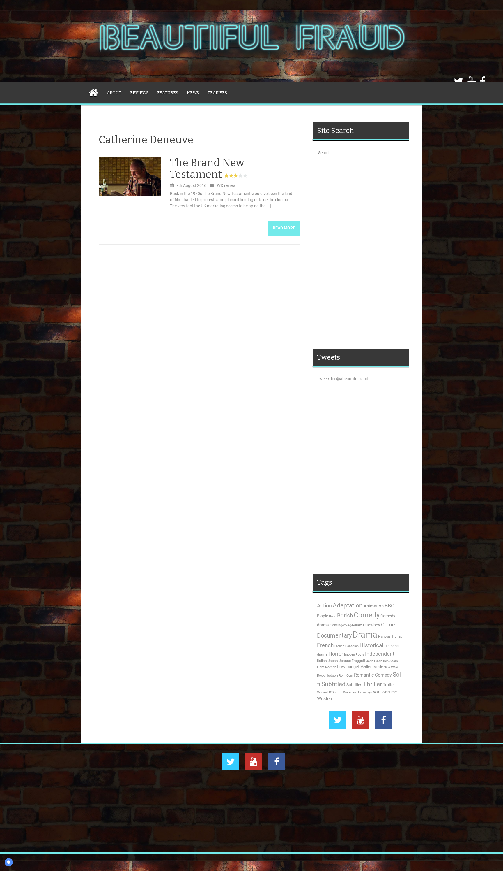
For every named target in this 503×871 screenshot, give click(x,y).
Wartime (389, 692)
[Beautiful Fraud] (251, 40)
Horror (335, 654)
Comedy (367, 615)
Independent (379, 654)
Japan (333, 661)
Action (324, 606)
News (193, 92)
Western (325, 698)
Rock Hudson (327, 675)
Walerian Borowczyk (357, 692)
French (325, 645)
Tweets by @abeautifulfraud (342, 378)
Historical (371, 645)
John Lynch (374, 661)
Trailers (217, 92)
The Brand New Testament (207, 168)
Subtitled (333, 684)
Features (167, 92)
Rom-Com (346, 675)
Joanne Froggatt (352, 661)
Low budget (348, 666)
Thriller (372, 684)
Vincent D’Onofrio (329, 692)
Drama (365, 635)
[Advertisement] (360, 253)
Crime (388, 624)
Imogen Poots (354, 654)
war (377, 692)
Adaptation (348, 605)
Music (378, 667)
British (345, 615)
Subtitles (354, 684)
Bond (332, 616)
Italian (322, 661)
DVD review (225, 185)
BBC (389, 606)
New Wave (391, 667)
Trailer (389, 684)
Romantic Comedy (373, 675)
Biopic (322, 616)
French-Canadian (346, 646)
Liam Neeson (326, 667)
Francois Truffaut (390, 636)
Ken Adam (390, 661)
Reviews (139, 92)
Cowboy (372, 625)
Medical (366, 667)
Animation (374, 606)
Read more (284, 228)
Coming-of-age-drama (347, 625)
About (114, 92)
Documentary (334, 635)
